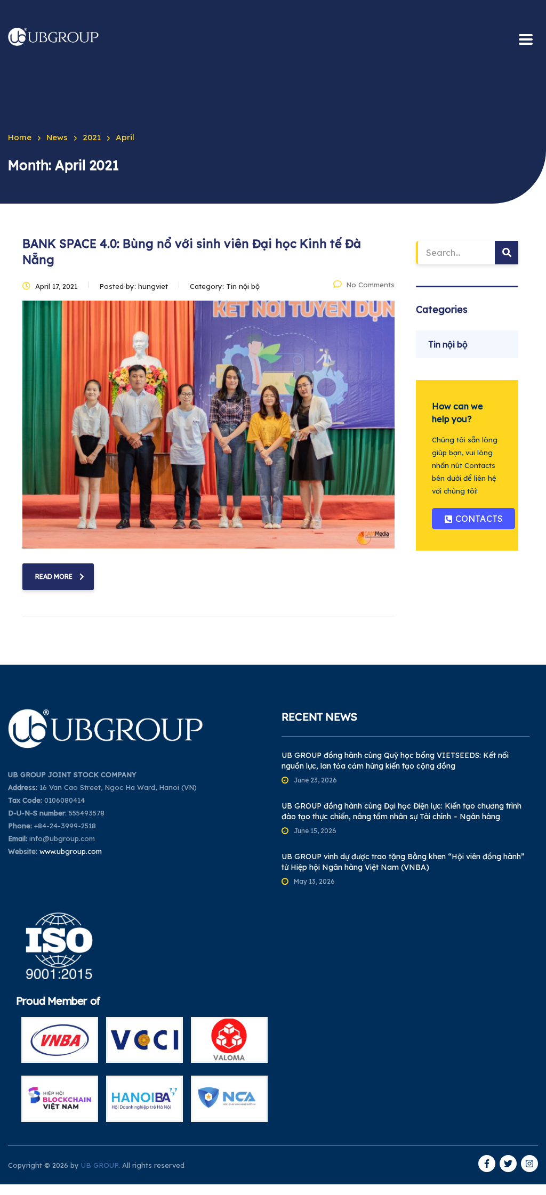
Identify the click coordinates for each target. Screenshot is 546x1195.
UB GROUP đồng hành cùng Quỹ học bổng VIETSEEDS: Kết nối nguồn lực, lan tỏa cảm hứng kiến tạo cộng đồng (395, 760)
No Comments (370, 284)
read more (54, 576)
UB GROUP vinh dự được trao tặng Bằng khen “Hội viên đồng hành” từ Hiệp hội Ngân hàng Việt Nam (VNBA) (403, 862)
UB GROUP (99, 1165)
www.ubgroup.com (70, 851)
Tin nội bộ (448, 344)
